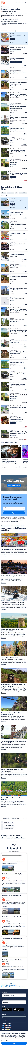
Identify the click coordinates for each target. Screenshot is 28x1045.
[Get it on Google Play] (7, 1010)
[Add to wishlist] (8, 34)
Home (2, 983)
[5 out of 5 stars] (14, 857)
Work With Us (5, 1021)
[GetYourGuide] (3, 3)
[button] (14, 38)
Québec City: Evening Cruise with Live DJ (11, 895)
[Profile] (25, 3)
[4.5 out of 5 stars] (5, 19)
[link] (14, 38)
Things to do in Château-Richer (8, 985)
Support (4, 1014)
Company (4, 1017)
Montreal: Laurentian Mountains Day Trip (12, 855)
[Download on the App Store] (18, 1010)
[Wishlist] (16, 3)
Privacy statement (14, 521)
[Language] (22, 2)
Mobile (3, 1006)
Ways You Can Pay (6, 1023)
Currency (4, 999)
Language (4, 992)
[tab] (11, 818)
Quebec (13, 983)
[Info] (15, 31)
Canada (7, 983)
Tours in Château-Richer (6, 986)
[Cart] (19, 3)
